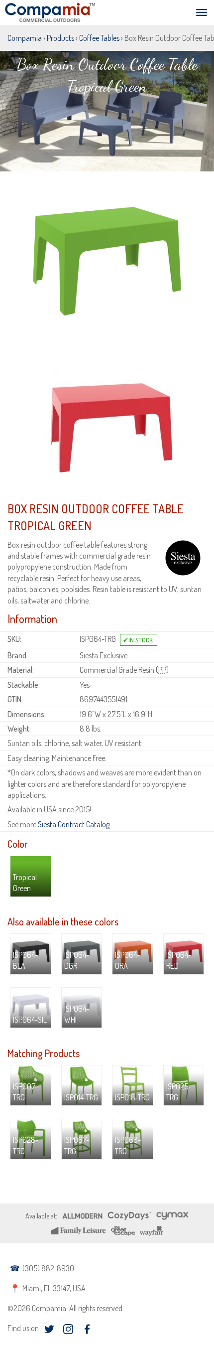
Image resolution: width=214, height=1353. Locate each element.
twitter (49, 1329)
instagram (68, 1329)
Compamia (24, 38)
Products (60, 38)
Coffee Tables (99, 38)
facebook (87, 1329)
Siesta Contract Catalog (73, 824)
